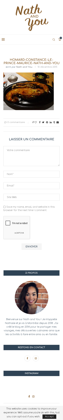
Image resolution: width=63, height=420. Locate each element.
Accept (49, 416)
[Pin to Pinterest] (47, 122)
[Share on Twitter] (43, 122)
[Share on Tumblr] (54, 122)
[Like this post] (35, 122)
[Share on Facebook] (39, 122)
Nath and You (24, 67)
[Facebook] (28, 358)
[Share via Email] (57, 122)
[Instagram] (36, 358)
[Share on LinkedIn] (51, 122)
